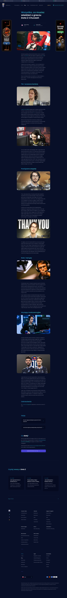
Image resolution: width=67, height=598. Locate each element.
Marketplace (36, 535)
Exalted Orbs (36, 542)
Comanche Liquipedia (26, 404)
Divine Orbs (36, 539)
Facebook (48, 562)
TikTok (47, 557)
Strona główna (16, 5)
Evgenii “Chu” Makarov (25, 109)
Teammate (36, 521)
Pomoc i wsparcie (24, 566)
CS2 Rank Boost (24, 513)
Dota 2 (12, 498)
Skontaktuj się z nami (34, 5)
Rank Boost (36, 513)
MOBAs (26, 55)
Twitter (47, 566)
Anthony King (26, 24)
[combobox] (27, 577)
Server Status (23, 519)
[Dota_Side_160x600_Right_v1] (60, 51)
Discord (47, 564)
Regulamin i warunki (37, 555)
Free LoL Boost (48, 523)
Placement (23, 515)
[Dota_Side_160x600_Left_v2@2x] (6, 51)
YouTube (47, 555)
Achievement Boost (24, 544)
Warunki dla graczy (37, 557)
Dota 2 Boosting (37, 528)
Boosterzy (23, 564)
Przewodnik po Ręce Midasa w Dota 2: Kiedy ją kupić (33, 480)
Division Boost (48, 513)
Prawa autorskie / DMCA (38, 562)
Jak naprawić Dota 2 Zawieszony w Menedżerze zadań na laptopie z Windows (15, 480)
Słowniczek (41, 5)
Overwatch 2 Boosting (50, 528)
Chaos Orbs (36, 537)
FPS (43, 55)
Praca (28, 5)
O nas (22, 5)
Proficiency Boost (24, 542)
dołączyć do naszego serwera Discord (37, 445)
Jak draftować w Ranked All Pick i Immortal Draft (49, 480)
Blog (25, 5)
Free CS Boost (23, 517)
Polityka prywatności (37, 560)
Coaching (35, 519)
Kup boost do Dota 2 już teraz (32, 450)
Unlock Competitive (24, 539)
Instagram (48, 560)
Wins (34, 517)
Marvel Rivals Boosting (25, 535)
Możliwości (23, 562)
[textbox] (27, 577)
